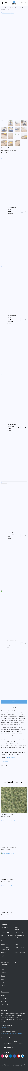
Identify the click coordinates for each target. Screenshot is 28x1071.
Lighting (3, 955)
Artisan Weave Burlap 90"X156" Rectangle (11, 318)
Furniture (3, 952)
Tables (16, 959)
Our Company (5, 992)
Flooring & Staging (19, 947)
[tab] (5, 761)
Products (3, 972)
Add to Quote (14, 702)
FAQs (2, 988)
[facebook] (14, 1056)
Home (3, 8)
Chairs (2, 941)
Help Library (4, 1004)
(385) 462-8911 (5, 1027)
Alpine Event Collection (18, 928)
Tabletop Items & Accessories (5, 963)
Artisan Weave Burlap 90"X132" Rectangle (11, 210)
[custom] (6, 1056)
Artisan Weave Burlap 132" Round (11, 534)
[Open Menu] (2, 3)
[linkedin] (10, 1056)
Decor (16, 944)
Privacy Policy (5, 998)
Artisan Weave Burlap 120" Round (11, 426)
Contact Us (4, 995)
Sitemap (3, 1001)
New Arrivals (4, 927)
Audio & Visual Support (7, 935)
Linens (8, 8)
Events (3, 976)
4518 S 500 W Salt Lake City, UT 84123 (11, 1033)
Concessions (18, 941)
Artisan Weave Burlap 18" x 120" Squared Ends (11, 643)
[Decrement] (18, 211)
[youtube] (18, 1056)
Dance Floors (4, 944)
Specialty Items (19, 932)
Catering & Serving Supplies (19, 936)
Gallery (3, 985)
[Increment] (25, 211)
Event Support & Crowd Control (5, 948)
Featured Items (5, 932)
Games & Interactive (20, 952)
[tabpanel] (14, 769)
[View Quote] (25, 2)
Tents (16, 962)
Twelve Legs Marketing (16, 1065)
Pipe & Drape (4, 959)
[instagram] (2, 1056)
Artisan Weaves (15, 8)
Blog (2, 982)
